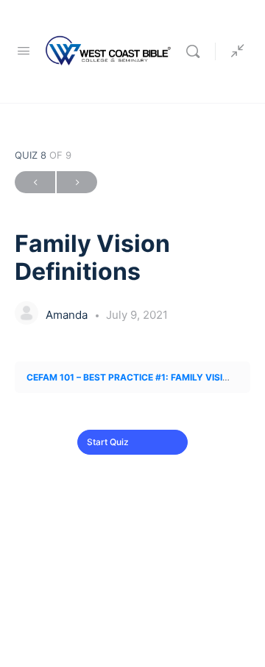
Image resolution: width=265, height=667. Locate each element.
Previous (35, 182)
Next (77, 182)
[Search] (196, 51)
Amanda (68, 315)
